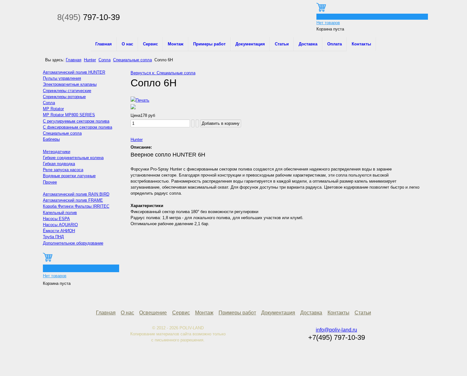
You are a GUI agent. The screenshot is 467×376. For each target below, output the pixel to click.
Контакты (361, 44)
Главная (103, 44)
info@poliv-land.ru (336, 329)
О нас (127, 44)
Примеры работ (209, 44)
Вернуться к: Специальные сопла (163, 72)
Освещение (153, 312)
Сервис (150, 44)
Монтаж (175, 44)
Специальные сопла (132, 59)
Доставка (308, 44)
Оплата (334, 44)
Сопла (104, 59)
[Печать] (140, 100)
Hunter (90, 59)
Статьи (282, 44)
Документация (250, 44)
